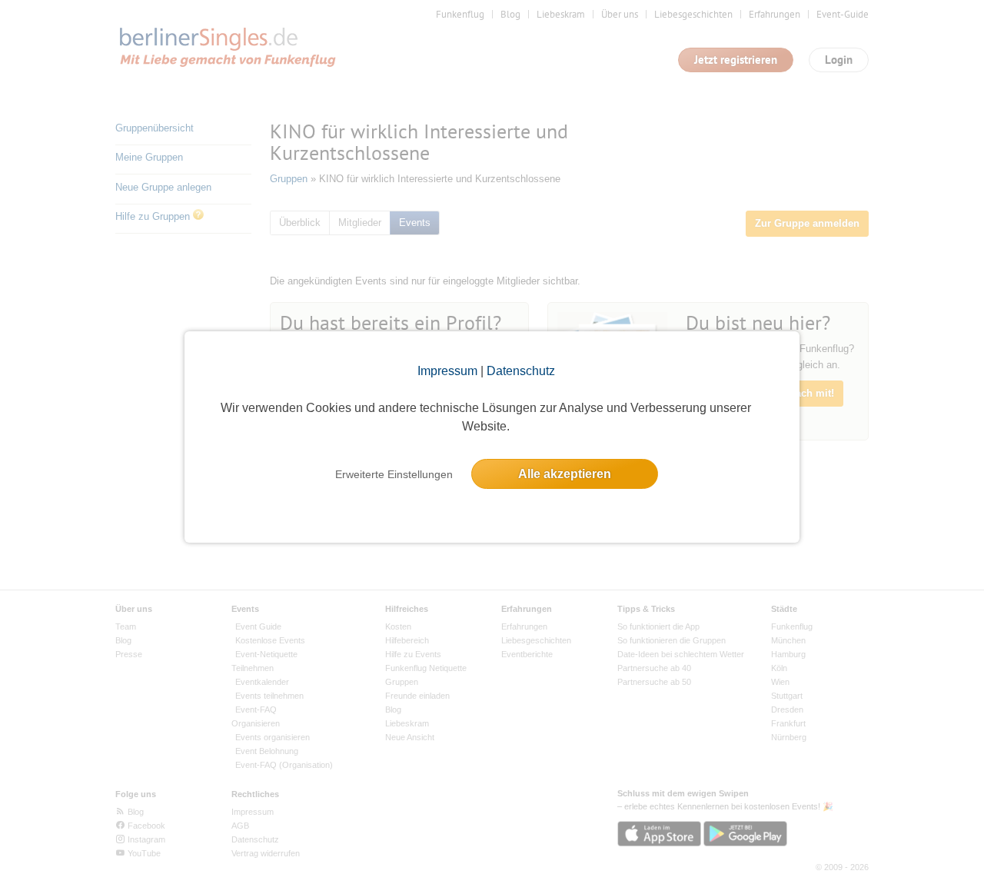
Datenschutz (521, 370)
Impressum (447, 370)
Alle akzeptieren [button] (564, 473)
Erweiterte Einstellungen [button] (394, 474)
